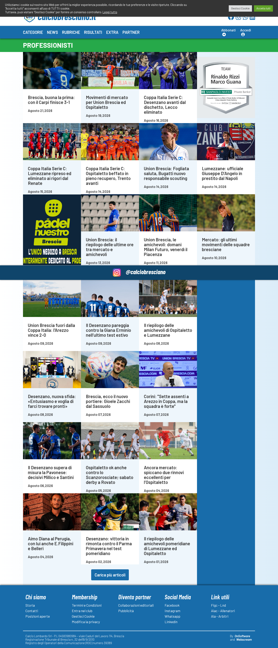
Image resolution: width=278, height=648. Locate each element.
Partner (131, 32)
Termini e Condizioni (87, 605)
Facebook (172, 605)
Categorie (33, 32)
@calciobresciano (145, 271)
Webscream (244, 639)
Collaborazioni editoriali (136, 605)
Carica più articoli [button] (110, 574)
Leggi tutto (110, 12)
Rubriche (71, 32)
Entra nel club (82, 611)
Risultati (93, 32)
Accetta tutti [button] (263, 8)
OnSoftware (242, 636)
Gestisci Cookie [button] (240, 8)
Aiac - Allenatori (223, 611)
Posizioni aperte (37, 616)
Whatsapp (172, 616)
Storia (30, 605)
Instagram (172, 611)
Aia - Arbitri (219, 616)
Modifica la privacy (86, 622)
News (52, 32)
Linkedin (171, 622)
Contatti (31, 611)
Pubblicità (126, 611)
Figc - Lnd (218, 605)
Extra (112, 32)
